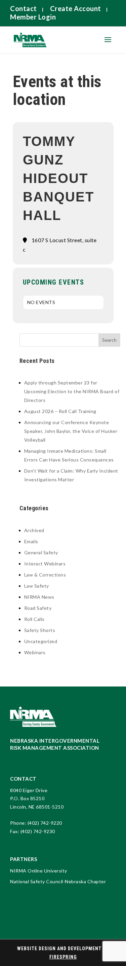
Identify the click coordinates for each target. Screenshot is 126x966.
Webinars (35, 652)
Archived (34, 530)
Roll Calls (34, 619)
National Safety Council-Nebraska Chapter (58, 881)
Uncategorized (40, 641)
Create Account (75, 8)
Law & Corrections (45, 575)
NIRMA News (39, 597)
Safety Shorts (39, 630)
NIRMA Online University (38, 871)
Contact (23, 8)
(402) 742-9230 (37, 831)
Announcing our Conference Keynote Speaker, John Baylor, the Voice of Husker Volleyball (71, 431)
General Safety (41, 552)
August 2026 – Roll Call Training (60, 411)
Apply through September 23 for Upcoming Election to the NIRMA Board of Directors (72, 391)
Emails (31, 541)
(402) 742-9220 (45, 823)
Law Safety (36, 586)
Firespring (63, 957)
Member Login (33, 17)
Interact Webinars (45, 563)
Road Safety (38, 608)
